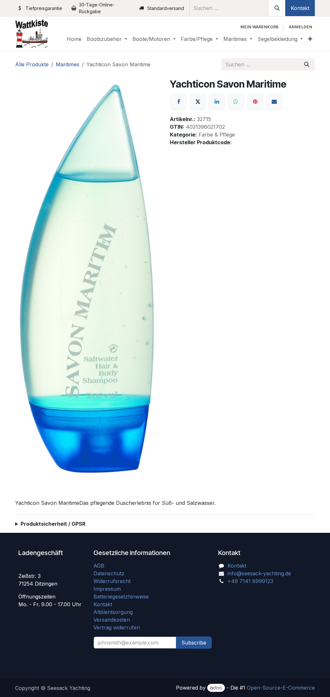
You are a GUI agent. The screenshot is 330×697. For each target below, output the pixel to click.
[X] (198, 101)
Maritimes (67, 64)
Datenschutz (108, 573)
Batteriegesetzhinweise (121, 596)
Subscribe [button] (193, 642)
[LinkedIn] (217, 101)
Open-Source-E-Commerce (281, 687)
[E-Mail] (274, 101)
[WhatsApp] (236, 101)
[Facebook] (178, 101)
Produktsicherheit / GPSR (53, 524)
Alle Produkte (32, 64)
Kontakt (300, 8)
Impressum (107, 589)
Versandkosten (114, 620)
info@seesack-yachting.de (259, 573)
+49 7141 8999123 (250, 581)
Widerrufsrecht (112, 581)
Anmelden (300, 26)
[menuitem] (74, 39)
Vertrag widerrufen (116, 627)
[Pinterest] (255, 101)
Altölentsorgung (113, 612)
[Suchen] (277, 8)
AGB (99, 565)
